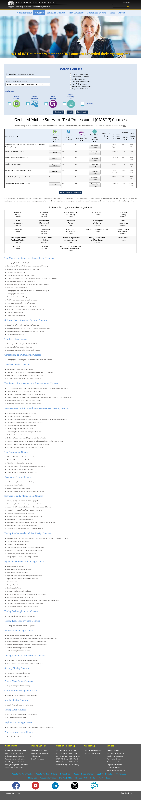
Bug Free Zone (104, 778)
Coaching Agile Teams (14, 588)
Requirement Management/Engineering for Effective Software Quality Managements (35, 441)
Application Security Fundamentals (18, 673)
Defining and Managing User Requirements (21, 413)
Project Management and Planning (18, 686)
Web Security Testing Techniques (18, 676)
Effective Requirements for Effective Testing (21, 426)
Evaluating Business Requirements (18, 435)
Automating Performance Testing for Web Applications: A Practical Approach (32, 638)
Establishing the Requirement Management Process (24, 432)
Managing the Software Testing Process (20, 263)
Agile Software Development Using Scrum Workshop (24, 576)
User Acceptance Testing (15, 485)
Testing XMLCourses (44, 247)
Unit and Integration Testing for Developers (21, 554)
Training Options (56, 12)
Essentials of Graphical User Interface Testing (22, 660)
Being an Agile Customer (15, 585)
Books (92, 778)
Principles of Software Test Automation (20, 463)
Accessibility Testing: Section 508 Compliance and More (25, 663)
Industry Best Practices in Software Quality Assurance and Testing (29, 507)
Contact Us (126, 2)
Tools (112, 12)
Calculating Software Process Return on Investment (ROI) (26, 394)
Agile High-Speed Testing (15, 566)
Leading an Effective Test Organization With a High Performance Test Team (32, 278)
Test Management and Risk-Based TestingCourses (17, 240)
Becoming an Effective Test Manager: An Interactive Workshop (27, 266)
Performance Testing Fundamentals (19, 648)
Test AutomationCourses (123, 239)
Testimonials (121, 774)
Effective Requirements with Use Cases (20, 429)
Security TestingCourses (17, 230)
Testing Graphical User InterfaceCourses (123, 231)
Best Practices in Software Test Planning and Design (24, 551)
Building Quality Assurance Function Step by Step (23, 501)
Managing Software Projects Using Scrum (20, 597)
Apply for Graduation (105, 774)
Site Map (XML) (81, 778)
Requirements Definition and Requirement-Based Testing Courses (70, 248)
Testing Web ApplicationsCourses (70, 231)
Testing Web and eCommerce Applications (21, 616)
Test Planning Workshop (15, 312)
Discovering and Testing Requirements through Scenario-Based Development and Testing (37, 419)
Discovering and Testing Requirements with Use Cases (25, 422)
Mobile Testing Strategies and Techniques (19, 177)
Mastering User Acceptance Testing (18, 488)
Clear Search (59, 112)
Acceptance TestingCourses (44, 214)
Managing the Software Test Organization (21, 281)
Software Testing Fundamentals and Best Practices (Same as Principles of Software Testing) (37, 538)
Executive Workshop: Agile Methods (19, 591)
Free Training (76, 12)
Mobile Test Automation (13, 164)
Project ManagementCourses (17, 223)
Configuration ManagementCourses (44, 223)
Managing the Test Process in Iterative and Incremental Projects (28, 291)
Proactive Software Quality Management (20, 513)
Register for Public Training (22, 774)
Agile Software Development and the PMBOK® (22, 579)
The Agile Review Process (15, 334)
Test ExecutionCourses (17, 247)
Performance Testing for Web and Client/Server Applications (27, 645)
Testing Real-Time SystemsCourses (44, 231)
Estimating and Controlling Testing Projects (21, 275)
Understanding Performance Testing (19, 651)
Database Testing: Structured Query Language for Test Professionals (30, 372)
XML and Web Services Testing (17, 718)
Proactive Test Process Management (19, 297)
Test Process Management (16, 315)
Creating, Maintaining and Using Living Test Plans (23, 269)
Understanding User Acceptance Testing (20, 482)
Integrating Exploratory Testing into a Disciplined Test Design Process (30, 727)
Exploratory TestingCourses (70, 223)
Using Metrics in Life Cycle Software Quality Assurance (25, 529)
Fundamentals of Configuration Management (22, 695)
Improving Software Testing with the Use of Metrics (24, 400)
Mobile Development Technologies (16, 158)
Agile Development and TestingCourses (70, 214)
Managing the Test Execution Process (19, 347)
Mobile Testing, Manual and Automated (20, 705)
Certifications (24, 12)
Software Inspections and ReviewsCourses (44, 240)
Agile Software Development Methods (19, 569)
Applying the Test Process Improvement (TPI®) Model (24, 391)
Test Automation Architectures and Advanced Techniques (26, 466)
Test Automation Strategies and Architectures (22, 472)
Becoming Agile (12, 582)
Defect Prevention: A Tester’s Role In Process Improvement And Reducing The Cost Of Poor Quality (39, 397)
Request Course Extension (84, 774)
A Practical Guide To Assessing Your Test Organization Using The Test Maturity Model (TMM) (37, 388)
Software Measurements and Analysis (20, 519)
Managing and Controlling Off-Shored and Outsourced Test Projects (29, 360)
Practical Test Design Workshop (17, 544)
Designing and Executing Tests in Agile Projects (22, 557)
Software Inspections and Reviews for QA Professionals (25, 331)
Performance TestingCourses (123, 214)
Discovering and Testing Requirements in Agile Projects (25, 447)
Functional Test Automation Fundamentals (21, 460)
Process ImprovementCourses (123, 223)
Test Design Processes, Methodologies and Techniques (25, 547)
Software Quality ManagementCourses (97, 230)
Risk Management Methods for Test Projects (21, 306)
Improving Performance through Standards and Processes (26, 641)
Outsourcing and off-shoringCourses (97, 223)
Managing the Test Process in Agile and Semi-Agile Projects (26, 594)
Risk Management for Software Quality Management (24, 516)
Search (70, 112)
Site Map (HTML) (65, 778)
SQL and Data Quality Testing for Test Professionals (24, 379)
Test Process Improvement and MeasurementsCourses (70, 240)
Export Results (81, 112)
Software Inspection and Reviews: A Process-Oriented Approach (28, 328)
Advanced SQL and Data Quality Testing (20, 369)
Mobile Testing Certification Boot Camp (18, 170)
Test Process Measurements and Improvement (22, 300)
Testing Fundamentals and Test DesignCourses (97, 240)
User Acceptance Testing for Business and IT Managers (25, 491)
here (124, 126)
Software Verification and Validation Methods (22, 525)
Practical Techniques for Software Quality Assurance (24, 510)
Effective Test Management (16, 272)
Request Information (48, 778)
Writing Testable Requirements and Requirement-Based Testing (28, 444)
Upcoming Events (96, 12)
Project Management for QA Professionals (21, 303)
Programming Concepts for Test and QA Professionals (25, 375)
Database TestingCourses (17, 214)
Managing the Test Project (15, 294)
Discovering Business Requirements (19, 416)
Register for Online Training (46, 774)
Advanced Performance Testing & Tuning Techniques (24, 635)
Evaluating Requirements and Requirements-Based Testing (26, 438)
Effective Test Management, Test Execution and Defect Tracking (28, 284)
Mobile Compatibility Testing (14, 151)
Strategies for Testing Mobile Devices (17, 183)
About (121, 12)
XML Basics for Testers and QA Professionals (22, 715)
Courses (39, 12)
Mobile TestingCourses (97, 213)
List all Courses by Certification (70, 192)
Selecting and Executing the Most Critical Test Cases (24, 350)
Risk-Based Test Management (17, 288)
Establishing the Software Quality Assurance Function (25, 504)
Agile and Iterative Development (17, 572)
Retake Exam (65, 774)
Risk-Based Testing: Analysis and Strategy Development (25, 309)
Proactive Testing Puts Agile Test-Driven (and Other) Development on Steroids (33, 600)
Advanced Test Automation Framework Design (22, 457)
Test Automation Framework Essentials (20, 469)
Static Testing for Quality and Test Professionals (23, 325)
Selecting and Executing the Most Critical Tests (22, 344)
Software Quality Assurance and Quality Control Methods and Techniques (31, 522)
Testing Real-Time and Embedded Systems (21, 626)
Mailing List (32, 778)
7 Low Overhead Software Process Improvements (23, 737)
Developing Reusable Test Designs (18, 541)
